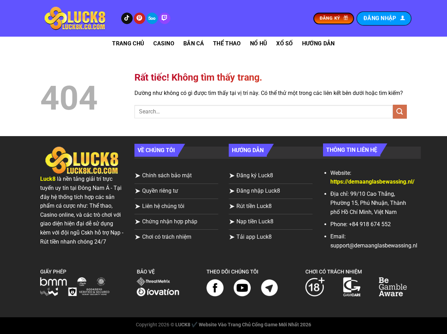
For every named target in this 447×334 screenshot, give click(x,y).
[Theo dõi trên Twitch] (164, 18)
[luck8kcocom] (75, 18)
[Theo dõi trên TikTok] (127, 18)
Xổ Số (284, 43)
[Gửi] (400, 111)
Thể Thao (227, 43)
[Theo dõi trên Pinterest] (139, 18)
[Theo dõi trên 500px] (152, 18)
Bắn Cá (193, 43)
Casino (163, 43)
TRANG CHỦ (128, 43)
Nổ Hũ (259, 43)
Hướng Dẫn (318, 43)
